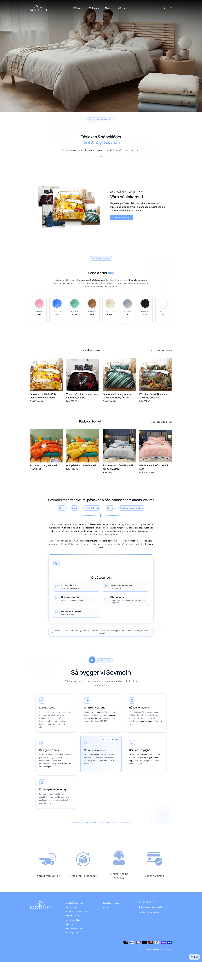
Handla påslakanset (121, 217)
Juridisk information (75, 903)
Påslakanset (95, 8)
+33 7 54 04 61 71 (154, 912)
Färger (108, 8)
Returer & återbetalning (76, 911)
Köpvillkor (70, 924)
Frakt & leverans (73, 916)
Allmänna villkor (73, 920)
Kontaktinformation (74, 928)
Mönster (122, 8)
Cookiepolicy (72, 933)
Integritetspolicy (73, 907)
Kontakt (106, 907)
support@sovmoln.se (155, 907)
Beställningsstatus (111, 903)
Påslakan (78, 8)
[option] (101, 56)
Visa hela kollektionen (161, 350)
